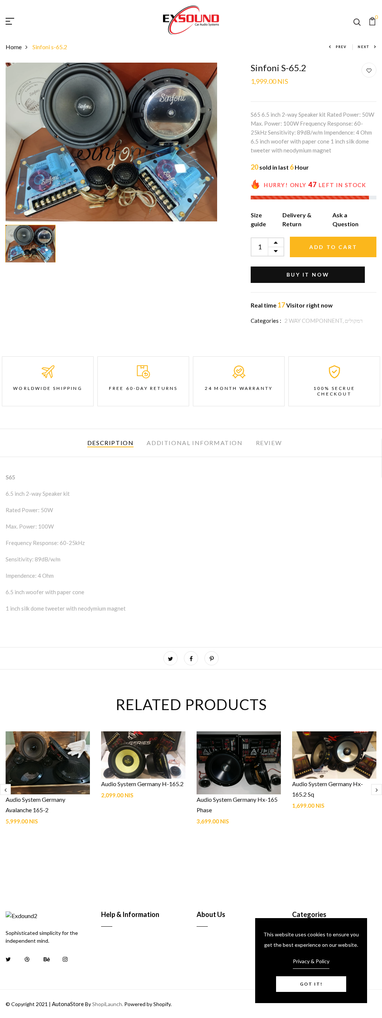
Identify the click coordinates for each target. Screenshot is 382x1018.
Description (110, 442)
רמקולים (354, 320)
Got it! (311, 984)
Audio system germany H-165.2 (142, 783)
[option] (111, 142)
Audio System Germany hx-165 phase (237, 804)
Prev (341, 47)
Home (14, 46)
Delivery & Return (296, 219)
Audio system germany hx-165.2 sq (327, 789)
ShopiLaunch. (107, 1004)
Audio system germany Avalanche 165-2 (35, 804)
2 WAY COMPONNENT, (314, 320)
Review (269, 442)
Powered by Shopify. (147, 1004)
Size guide (258, 219)
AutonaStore (68, 1003)
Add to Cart (333, 247)
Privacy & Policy (311, 961)
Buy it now (307, 274)
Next (364, 47)
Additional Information (194, 442)
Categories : (266, 320)
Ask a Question (345, 219)
